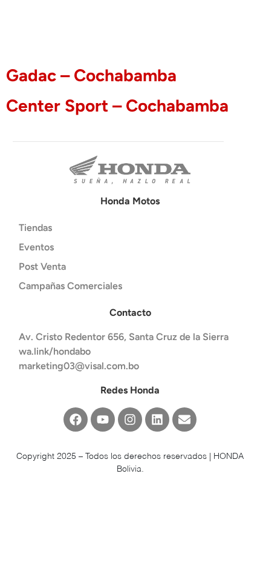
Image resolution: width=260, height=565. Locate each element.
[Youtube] (103, 419)
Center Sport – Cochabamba (117, 105)
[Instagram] (130, 419)
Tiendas (35, 227)
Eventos (36, 247)
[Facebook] (75, 419)
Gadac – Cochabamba (91, 75)
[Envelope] (184, 419)
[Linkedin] (157, 419)
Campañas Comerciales (70, 286)
